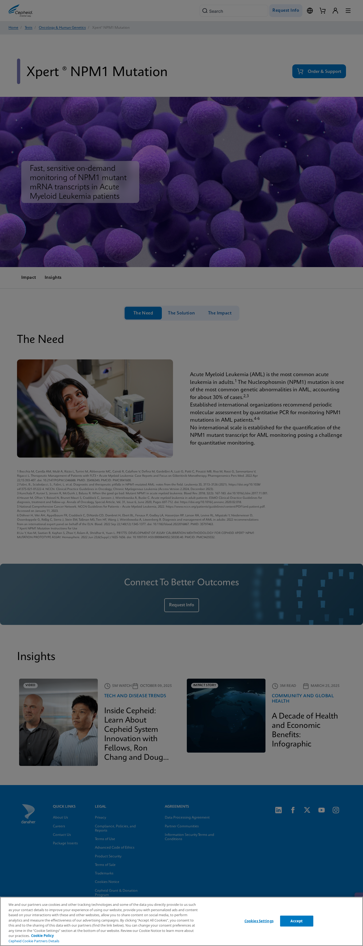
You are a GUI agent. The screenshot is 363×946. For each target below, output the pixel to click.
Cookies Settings (258, 920)
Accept (296, 920)
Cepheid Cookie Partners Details (34, 941)
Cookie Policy (42, 935)
